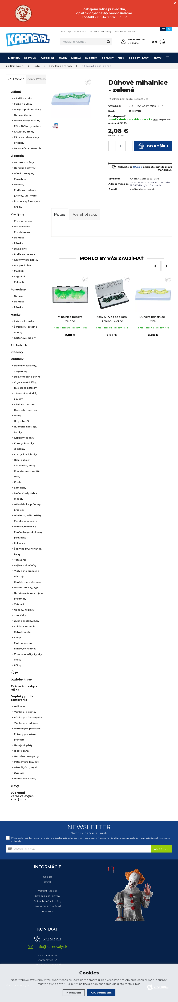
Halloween (20, 706)
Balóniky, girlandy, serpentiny (25, 368)
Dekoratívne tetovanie (27, 148)
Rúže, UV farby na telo (27, 126)
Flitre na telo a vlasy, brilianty (26, 140)
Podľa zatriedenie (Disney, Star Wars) (26, 193)
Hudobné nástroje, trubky (25, 429)
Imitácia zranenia (24, 626)
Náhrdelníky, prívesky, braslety (27, 507)
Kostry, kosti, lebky (25, 454)
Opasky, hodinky (24, 609)
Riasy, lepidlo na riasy (27, 109)
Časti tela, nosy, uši (25, 410)
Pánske (18, 243)
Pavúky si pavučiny (26, 521)
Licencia (14, 58)
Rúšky (17, 665)
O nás (63, 31)
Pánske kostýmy (24, 173)
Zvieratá (19, 604)
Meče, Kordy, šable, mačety (26, 496)
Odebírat (161, 848)
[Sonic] (23, 13)
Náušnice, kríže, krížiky (28, 515)
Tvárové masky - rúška (24, 688)
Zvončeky (20, 615)
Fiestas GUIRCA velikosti (47, 906)
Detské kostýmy (24, 162)
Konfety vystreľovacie (27, 582)
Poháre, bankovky (25, 526)
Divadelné (20, 248)
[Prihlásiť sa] (123, 41)
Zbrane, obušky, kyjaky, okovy (28, 657)
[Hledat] (108, 41)
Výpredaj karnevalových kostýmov (22, 796)
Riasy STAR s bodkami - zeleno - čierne (111, 319)
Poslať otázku (84, 214)
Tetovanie (20, 559)
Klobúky (91, 58)
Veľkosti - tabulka (47, 890)
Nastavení (73, 992)
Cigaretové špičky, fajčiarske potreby (25, 385)
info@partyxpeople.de (142, 189)
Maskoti (19, 270)
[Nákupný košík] (162, 41)
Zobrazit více (141, 98)
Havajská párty (23, 745)
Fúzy (121, 58)
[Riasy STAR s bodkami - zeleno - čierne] (111, 294)
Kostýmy (30, 58)
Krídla (17, 482)
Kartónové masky (25, 337)
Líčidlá (76, 58)
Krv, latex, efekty (24, 131)
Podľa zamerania (24, 254)
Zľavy (157, 58)
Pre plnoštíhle (22, 265)
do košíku (157, 146)
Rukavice (19, 543)
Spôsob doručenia (77, 31)
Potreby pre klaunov (26, 761)
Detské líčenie (23, 115)
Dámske (19, 237)
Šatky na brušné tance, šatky (28, 551)
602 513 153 (52, 939)
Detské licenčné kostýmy (48, 901)
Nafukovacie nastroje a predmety (28, 596)
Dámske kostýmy (24, 167)
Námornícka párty (25, 778)
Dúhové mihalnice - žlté (153, 319)
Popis (59, 214)
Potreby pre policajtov (27, 728)
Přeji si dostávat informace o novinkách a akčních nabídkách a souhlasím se (91, 839)
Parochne (48, 58)
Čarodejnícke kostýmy (47, 895)
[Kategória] (167, 58)
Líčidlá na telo (22, 98)
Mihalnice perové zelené (70, 319)
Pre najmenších (23, 221)
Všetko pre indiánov (26, 723)
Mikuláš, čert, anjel (25, 767)
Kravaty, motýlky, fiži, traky (26, 474)
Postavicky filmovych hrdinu (27, 204)
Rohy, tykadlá (22, 632)
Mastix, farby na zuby (27, 120)
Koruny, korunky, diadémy (24, 446)
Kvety (17, 637)
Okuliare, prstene (24, 404)
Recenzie (47, 911)
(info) (155, 119)
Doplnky (108, 58)
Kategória (16, 79)
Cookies (47, 876)
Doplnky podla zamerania (22, 698)
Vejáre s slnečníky (25, 565)
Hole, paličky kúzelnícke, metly (24, 463)
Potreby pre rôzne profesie (25, 737)
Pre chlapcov (22, 232)
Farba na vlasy (23, 103)
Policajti (19, 282)
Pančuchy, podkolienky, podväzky (28, 535)
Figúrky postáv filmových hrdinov (25, 646)
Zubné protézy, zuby (26, 620)
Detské (18, 296)
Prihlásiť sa (134, 43)
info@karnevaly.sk (52, 947)
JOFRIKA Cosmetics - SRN (146, 106)
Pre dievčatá (22, 226)
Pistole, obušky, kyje (26, 587)
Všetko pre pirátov (25, 711)
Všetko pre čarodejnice (28, 717)
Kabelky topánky (24, 437)
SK (169, 29)
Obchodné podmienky (100, 31)
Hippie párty (21, 750)
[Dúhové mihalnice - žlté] (153, 294)
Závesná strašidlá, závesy (25, 396)
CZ (163, 29)
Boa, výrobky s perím (27, 376)
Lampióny (20, 487)
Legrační (19, 276)
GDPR (47, 882)
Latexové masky (24, 321)
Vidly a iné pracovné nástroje (26, 573)
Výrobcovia (36, 79)
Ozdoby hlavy (139, 58)
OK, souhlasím (101, 992)
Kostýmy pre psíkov (26, 259)
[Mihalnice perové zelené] (70, 294)
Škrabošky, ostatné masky (25, 329)
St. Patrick (19, 345)
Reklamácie (120, 31)
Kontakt (132, 31)
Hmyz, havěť (21, 421)
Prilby (17, 415)
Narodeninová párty (26, 756)
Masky (63, 58)
